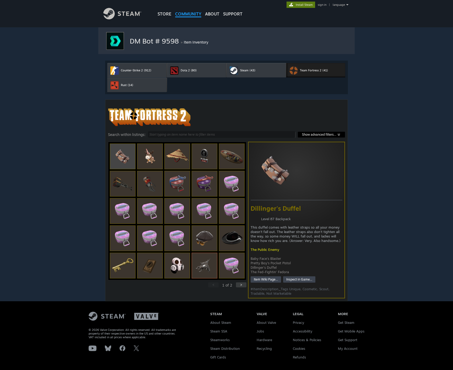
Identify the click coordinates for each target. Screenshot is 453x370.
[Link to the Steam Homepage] (122, 18)
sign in (322, 5)
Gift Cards (218, 357)
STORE (164, 14)
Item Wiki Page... (266, 279)
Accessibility (302, 331)
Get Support (347, 340)
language (339, 5)
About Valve (266, 322)
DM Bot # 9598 (155, 41)
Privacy (298, 322)
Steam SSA (218, 331)
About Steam (220, 322)
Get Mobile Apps (351, 331)
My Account (348, 348)
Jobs (260, 331)
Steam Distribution (225, 348)
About (212, 14)
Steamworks (220, 340)
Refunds (299, 357)
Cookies (299, 348)
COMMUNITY (188, 14)
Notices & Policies (307, 340)
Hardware (264, 340)
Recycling (264, 348)
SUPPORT (232, 14)
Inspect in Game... (299, 279)
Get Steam (346, 322)
